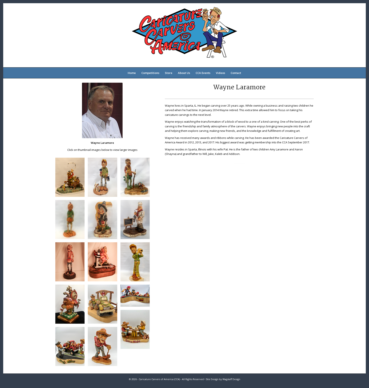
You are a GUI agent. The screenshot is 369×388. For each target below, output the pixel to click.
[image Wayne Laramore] (71, 179)
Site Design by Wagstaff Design (223, 379)
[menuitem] (132, 73)
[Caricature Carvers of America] (184, 35)
